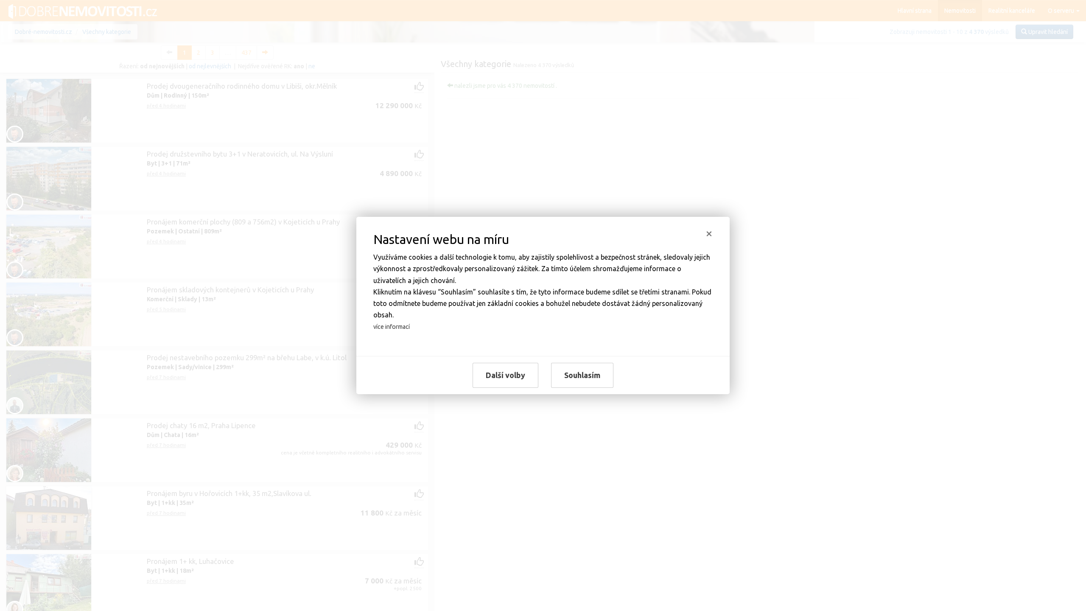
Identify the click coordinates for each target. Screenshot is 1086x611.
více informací (391, 326)
